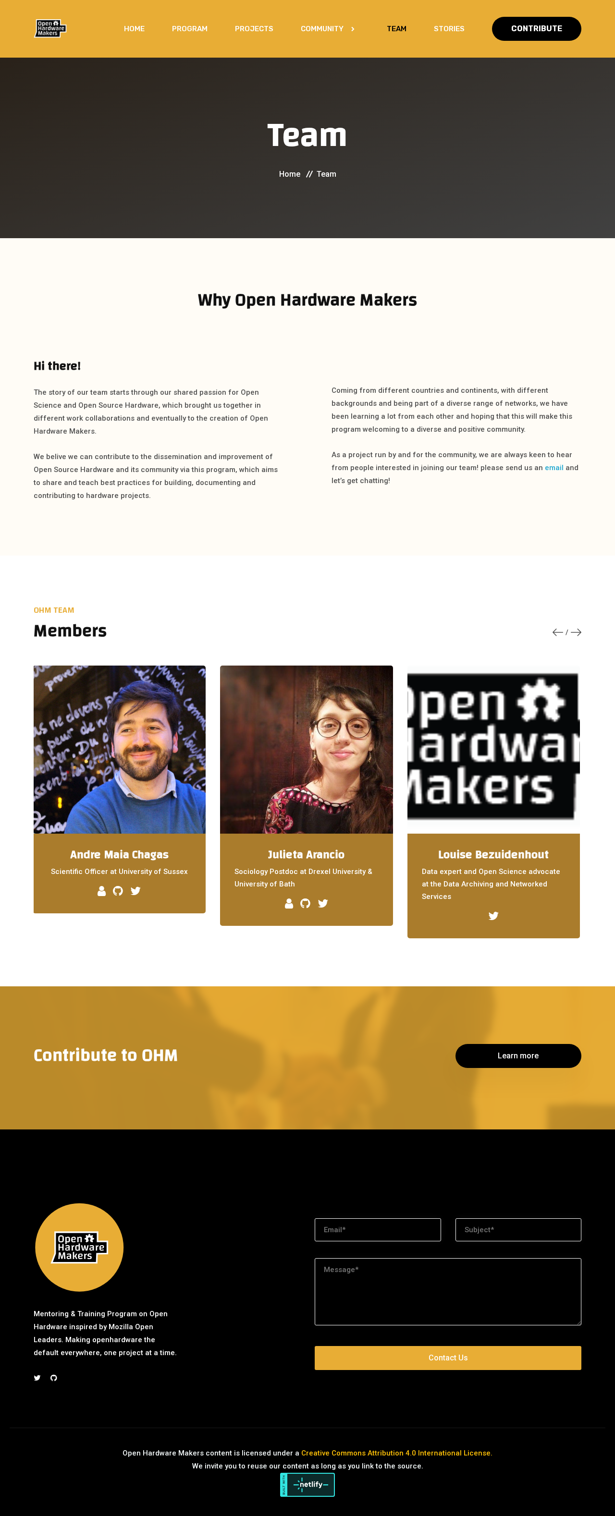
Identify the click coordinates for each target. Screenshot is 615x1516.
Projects (254, 28)
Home (134, 28)
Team (396, 28)
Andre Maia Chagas (119, 854)
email (554, 467)
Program (190, 28)
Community (322, 28)
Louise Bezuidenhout (493, 854)
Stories (449, 28)
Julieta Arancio (306, 854)
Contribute (536, 28)
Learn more (518, 1055)
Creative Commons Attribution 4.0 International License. (396, 1453)
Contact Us (448, 1357)
